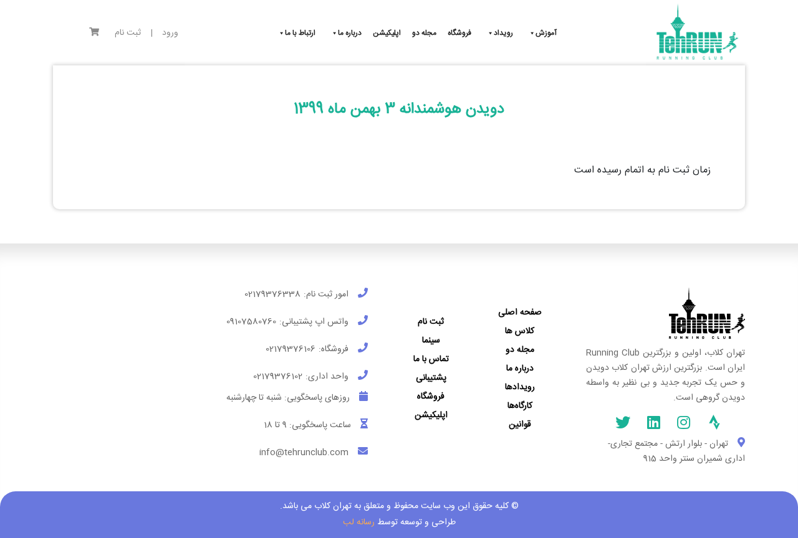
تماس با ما (431, 359)
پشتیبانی (431, 377)
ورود (170, 33)
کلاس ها (519, 331)
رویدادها (520, 387)
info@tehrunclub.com (304, 452)
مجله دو (520, 349)
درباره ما (520, 368)
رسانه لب (359, 522)
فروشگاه (431, 396)
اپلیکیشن (431, 415)
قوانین (520, 424)
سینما (431, 340)
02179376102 (277, 376)
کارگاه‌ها (519, 406)
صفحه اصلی (520, 312)
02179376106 (290, 349)
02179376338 (272, 294)
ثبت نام (128, 33)
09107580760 (251, 321)
